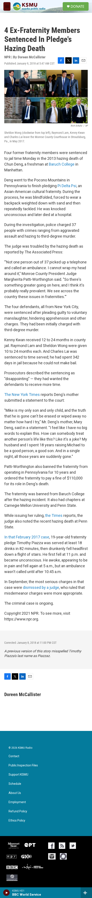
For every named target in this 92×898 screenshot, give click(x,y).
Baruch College (61, 164)
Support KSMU (18, 774)
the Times (54, 515)
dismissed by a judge (41, 587)
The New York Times (22, 394)
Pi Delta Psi (67, 186)
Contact (14, 756)
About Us (15, 793)
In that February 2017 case (26, 537)
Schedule (15, 783)
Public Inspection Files (23, 765)
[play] (6, 893)
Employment (17, 802)
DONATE (77, 6)
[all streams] (86, 892)
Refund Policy (18, 811)
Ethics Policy (17, 820)
